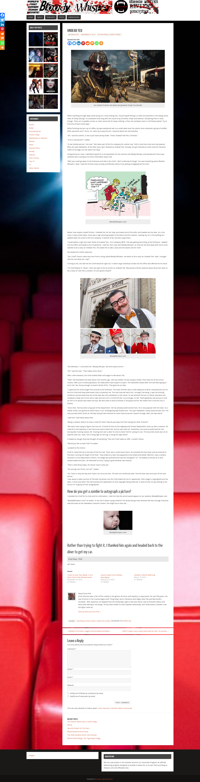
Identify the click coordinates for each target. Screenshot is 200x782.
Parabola (99, 779)
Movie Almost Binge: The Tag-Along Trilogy (83, 738)
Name (70, 669)
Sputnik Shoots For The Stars (78, 728)
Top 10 (31, 161)
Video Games (34, 168)
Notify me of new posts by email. (82, 696)
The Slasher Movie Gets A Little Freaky (82, 722)
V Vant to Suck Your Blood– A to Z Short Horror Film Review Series (80, 576)
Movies (31, 141)
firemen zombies (90, 621)
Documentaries (35, 131)
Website (70, 685)
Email (70, 677)
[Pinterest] (83, 43)
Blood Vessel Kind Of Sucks (77, 731)
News (31, 145)
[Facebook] (70, 43)
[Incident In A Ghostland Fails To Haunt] (51, 86)
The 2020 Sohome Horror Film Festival (82, 735)
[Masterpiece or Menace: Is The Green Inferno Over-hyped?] (51, 70)
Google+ (32, 755)
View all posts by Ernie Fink (89, 612)
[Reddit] (88, 43)
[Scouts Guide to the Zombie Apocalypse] (36, 55)
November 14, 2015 (88, 34)
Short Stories (115, 34)
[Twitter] (74, 43)
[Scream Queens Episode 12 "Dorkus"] (36, 70)
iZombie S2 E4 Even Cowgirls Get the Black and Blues (88, 631)
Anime (31, 125)
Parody (31, 151)
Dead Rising (80, 621)
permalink (127, 621)
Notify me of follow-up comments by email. (86, 693)
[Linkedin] (79, 43)
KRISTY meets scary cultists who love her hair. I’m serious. (145, 631)
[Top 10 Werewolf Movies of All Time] (51, 55)
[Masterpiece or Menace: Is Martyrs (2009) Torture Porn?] (51, 39)
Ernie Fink (75, 34)
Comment (71, 649)
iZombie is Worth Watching (144, 575)
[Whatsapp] (97, 43)
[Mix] (92, 43)
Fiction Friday (103, 34)
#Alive (69, 725)
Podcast (32, 155)
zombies (107, 621)
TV (30, 165)
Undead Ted (100, 621)
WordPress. (109, 779)
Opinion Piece (34, 148)
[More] (101, 43)
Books (31, 128)
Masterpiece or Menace (38, 138)
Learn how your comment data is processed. (115, 708)
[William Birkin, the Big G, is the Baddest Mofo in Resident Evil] (36, 86)
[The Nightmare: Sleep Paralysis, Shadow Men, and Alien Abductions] (36, 39)
